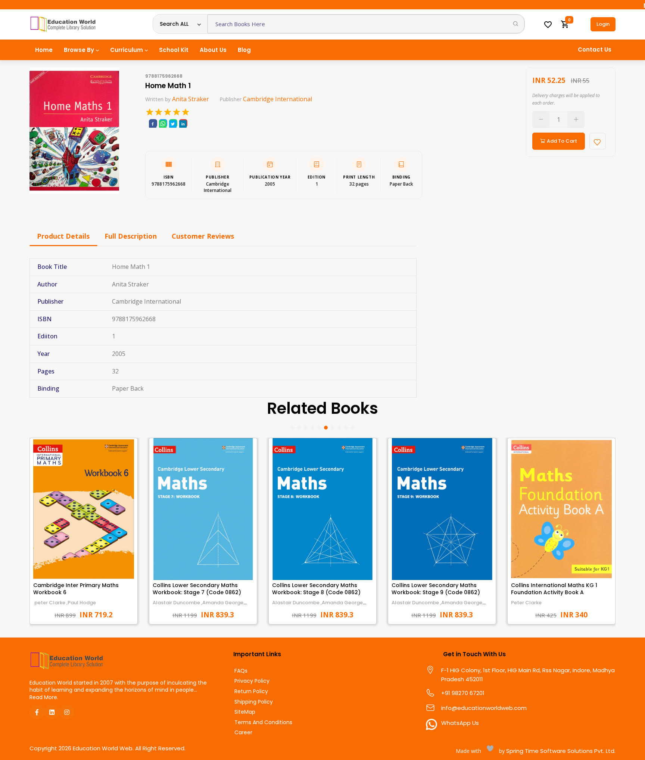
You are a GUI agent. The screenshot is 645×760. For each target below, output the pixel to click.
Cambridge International (277, 99)
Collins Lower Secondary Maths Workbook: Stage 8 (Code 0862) (316, 588)
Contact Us (594, 49)
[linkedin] (183, 123)
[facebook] (152, 123)
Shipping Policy (253, 701)
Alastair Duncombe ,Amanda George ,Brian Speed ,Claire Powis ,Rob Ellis (198, 606)
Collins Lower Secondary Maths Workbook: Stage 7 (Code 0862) (197, 588)
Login (603, 24)
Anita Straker (190, 99)
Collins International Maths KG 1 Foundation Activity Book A (554, 588)
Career (243, 732)
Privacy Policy (251, 681)
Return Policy (251, 691)
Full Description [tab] (131, 236)
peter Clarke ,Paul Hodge (64, 602)
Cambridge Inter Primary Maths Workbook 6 (76, 588)
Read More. (43, 697)
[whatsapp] (162, 123)
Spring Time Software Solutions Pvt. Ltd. (560, 751)
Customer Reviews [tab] (203, 236)
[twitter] (173, 123)
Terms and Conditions (263, 722)
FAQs (240, 670)
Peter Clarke (526, 602)
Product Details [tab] (63, 236)
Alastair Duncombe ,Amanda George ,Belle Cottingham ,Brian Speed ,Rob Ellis (321, 606)
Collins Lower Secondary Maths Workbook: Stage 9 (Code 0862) (436, 588)
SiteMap (244, 712)
